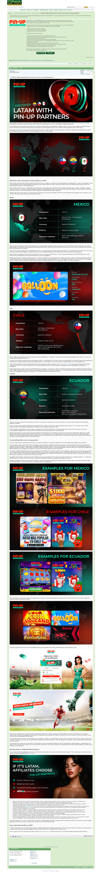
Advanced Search (92, 7)
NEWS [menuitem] (65, 10)
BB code (32, 851)
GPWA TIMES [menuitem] (61, 10)
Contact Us (77, 867)
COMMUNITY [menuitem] (36, 10)
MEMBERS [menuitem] (56, 10)
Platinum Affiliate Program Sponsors (22, 13)
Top (91, 867)
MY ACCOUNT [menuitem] (23, 10)
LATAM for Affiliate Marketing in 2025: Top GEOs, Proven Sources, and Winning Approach (33, 60)
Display (90, 63)
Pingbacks (12, 859)
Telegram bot (46, 831)
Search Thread (83, 63)
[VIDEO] (31, 855)
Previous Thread (48, 846)
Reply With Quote (89, 836)
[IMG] (31, 854)
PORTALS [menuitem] (51, 10)
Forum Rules (34, 863)
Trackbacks (32, 858)
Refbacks (11, 861)
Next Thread (54, 846)
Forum (11, 13)
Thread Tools (76, 63)
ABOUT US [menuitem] (69, 10)
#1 (92, 68)
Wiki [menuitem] (32, 10)
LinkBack (69, 63)
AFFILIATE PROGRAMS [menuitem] (44, 10)
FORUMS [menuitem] (28, 10)
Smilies (31, 852)
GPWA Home (85, 867)
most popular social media (66, 364)
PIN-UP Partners (35, 13)
